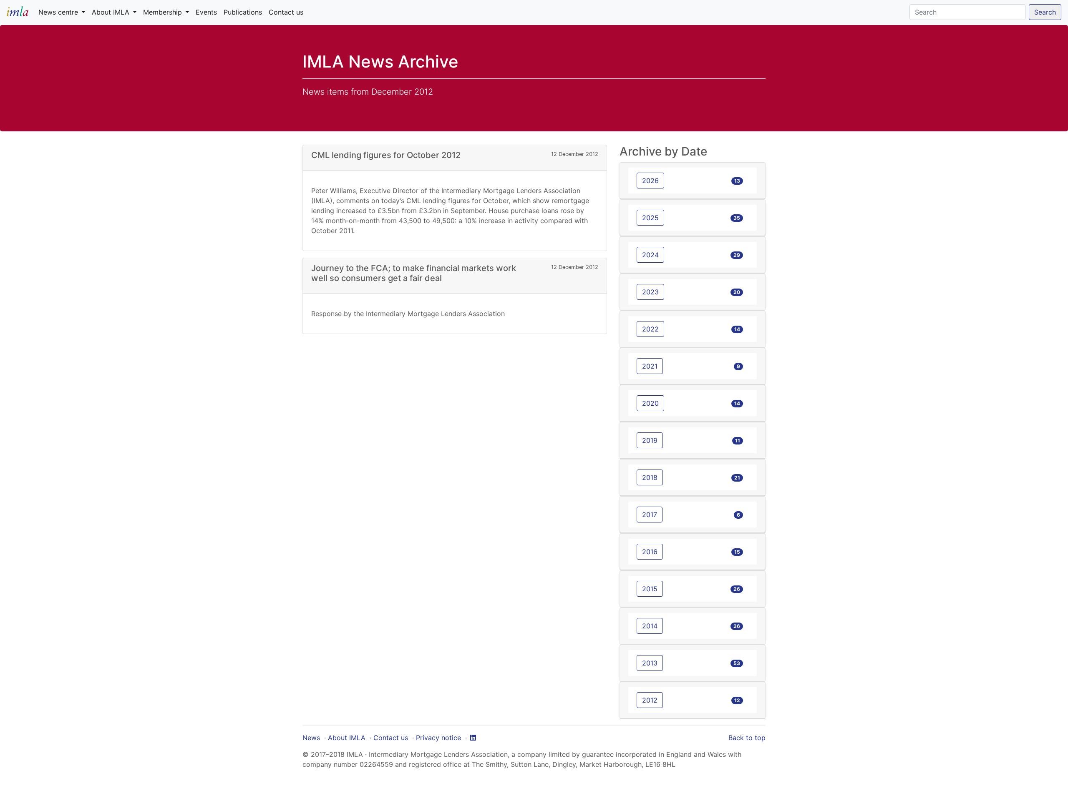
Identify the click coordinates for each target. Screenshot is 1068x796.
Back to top (747, 737)
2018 (649, 477)
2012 (649, 700)
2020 (650, 403)
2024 (650, 255)
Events (206, 12)
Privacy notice (438, 737)
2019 (649, 440)
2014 (649, 626)
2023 (650, 292)
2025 (650, 217)
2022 (650, 329)
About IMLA (346, 737)
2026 (650, 180)
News (311, 737)
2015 (649, 589)
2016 (649, 551)
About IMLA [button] (111, 12)
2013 (649, 663)
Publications (243, 12)
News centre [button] (59, 12)
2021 (649, 366)
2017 (649, 514)
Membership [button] (163, 12)
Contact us (286, 12)
